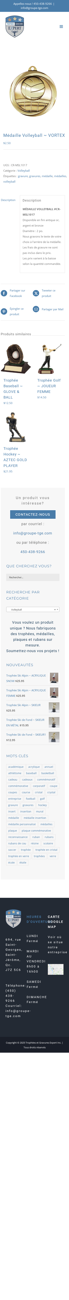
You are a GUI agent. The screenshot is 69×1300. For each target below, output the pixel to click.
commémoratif (46, 779)
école (11, 862)
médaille (47, 176)
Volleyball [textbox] (32, 609)
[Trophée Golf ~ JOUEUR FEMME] (50, 359)
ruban (36, 837)
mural (39, 811)
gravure (23, 176)
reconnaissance (18, 837)
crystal (51, 792)
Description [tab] (8, 200)
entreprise (14, 798)
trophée (26, 849)
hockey (42, 805)
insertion (25, 811)
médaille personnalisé (22, 824)
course (26, 792)
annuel (49, 766)
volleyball (9, 181)
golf (42, 798)
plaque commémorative (36, 830)
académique (16, 766)
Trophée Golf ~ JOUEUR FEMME (49, 386)
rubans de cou (17, 843)
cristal (39, 792)
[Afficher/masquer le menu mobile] (61, 26)
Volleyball (23, 170)
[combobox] (32, 609)
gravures (34, 176)
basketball (47, 773)
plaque (12, 830)
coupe (53, 786)
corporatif (39, 786)
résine (35, 843)
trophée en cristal (46, 849)
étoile (23, 862)
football (30, 798)
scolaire (48, 843)
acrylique (34, 766)
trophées (39, 856)
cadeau (12, 779)
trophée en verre (18, 856)
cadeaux (27, 779)
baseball (31, 773)
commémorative (18, 786)
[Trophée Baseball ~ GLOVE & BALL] (16, 359)
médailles (60, 176)
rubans (49, 837)
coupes (12, 792)
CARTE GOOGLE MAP (55, 922)
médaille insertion (35, 818)
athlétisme (14, 773)
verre (53, 856)
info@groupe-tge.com (34, 8)
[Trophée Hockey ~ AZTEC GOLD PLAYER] (16, 427)
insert (11, 811)
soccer (12, 849)
